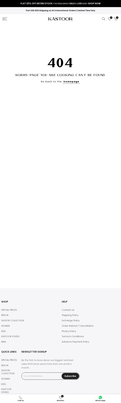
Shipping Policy (70, 315)
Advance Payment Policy (75, 341)
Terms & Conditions (73, 336)
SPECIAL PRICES (9, 310)
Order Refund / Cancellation (78, 325)
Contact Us (68, 310)
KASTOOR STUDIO (10, 336)
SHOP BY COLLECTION (12, 320)
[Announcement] (60, 4)
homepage (71, 81)
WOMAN (5, 325)
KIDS (3, 331)
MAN (3, 341)
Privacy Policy (69, 331)
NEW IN (4, 315)
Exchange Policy (71, 320)
